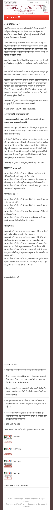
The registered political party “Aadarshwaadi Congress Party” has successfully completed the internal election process (26, 379)
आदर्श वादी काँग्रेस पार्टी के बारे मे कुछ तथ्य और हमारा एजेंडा (26, 369)
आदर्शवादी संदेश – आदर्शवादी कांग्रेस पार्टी (25, 499)
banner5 (17, 473)
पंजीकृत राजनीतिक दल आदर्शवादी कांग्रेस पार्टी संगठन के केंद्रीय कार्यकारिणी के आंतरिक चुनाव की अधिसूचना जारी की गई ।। (26, 403)
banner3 (17, 448)
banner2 (17, 436)
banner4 (17, 461)
